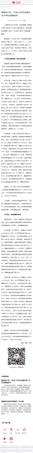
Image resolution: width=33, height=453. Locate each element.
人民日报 (4, 433)
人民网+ (11, 433)
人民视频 (4, 442)
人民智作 (11, 442)
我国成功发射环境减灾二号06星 (12, 401)
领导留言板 (24, 433)
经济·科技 (7, 7)
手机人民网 (17, 433)
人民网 (2, 7)
